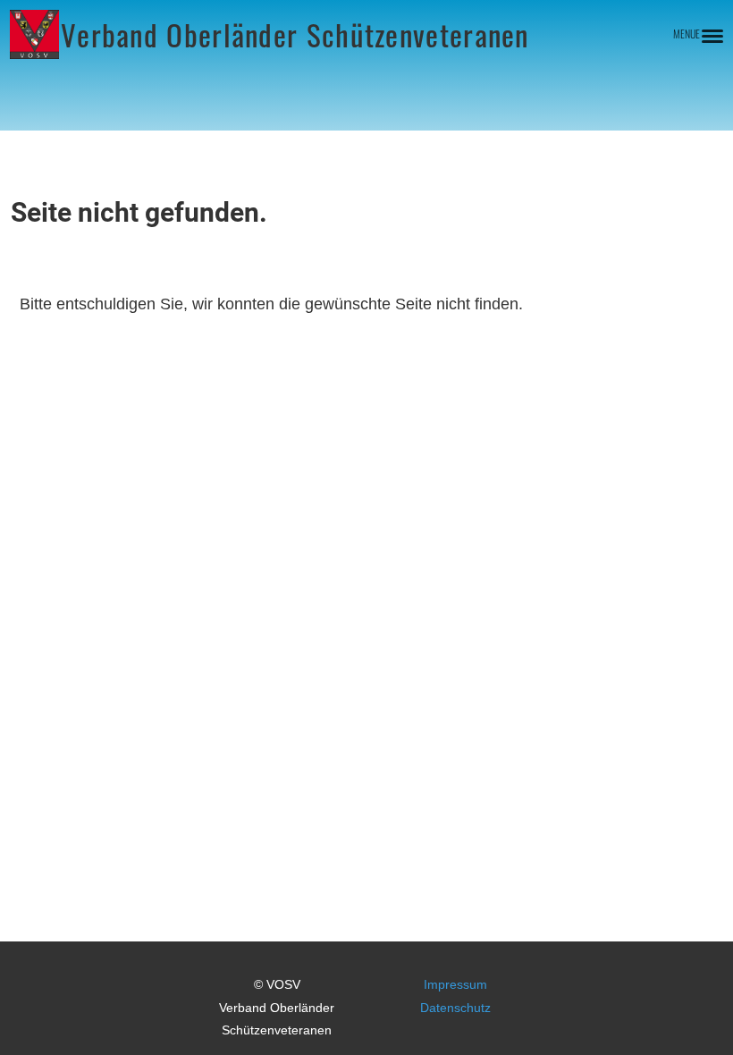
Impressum (455, 984)
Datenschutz (455, 1007)
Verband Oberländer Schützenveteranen (295, 34)
